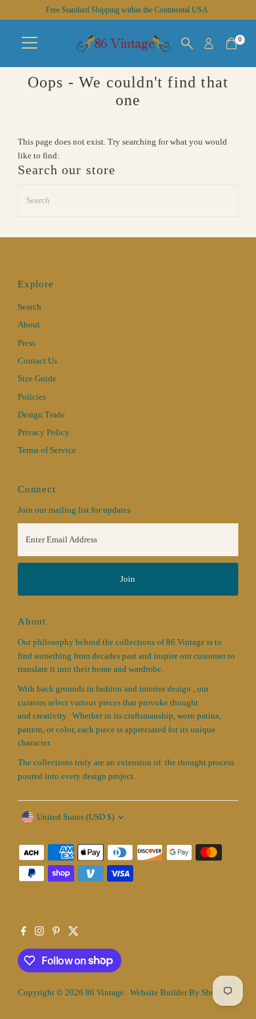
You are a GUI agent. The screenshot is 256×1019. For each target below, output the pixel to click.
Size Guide (37, 378)
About (29, 324)
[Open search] (187, 43)
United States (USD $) (75, 817)
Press (26, 343)
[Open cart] (231, 43)
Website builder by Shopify (180, 992)
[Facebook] (24, 933)
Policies (32, 397)
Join (127, 579)
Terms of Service (47, 450)
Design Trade (41, 414)
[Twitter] (73, 933)
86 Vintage (104, 992)
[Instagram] (39, 933)
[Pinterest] (56, 933)
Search (29, 307)
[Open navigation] (29, 43)
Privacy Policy (44, 432)
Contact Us (37, 361)
